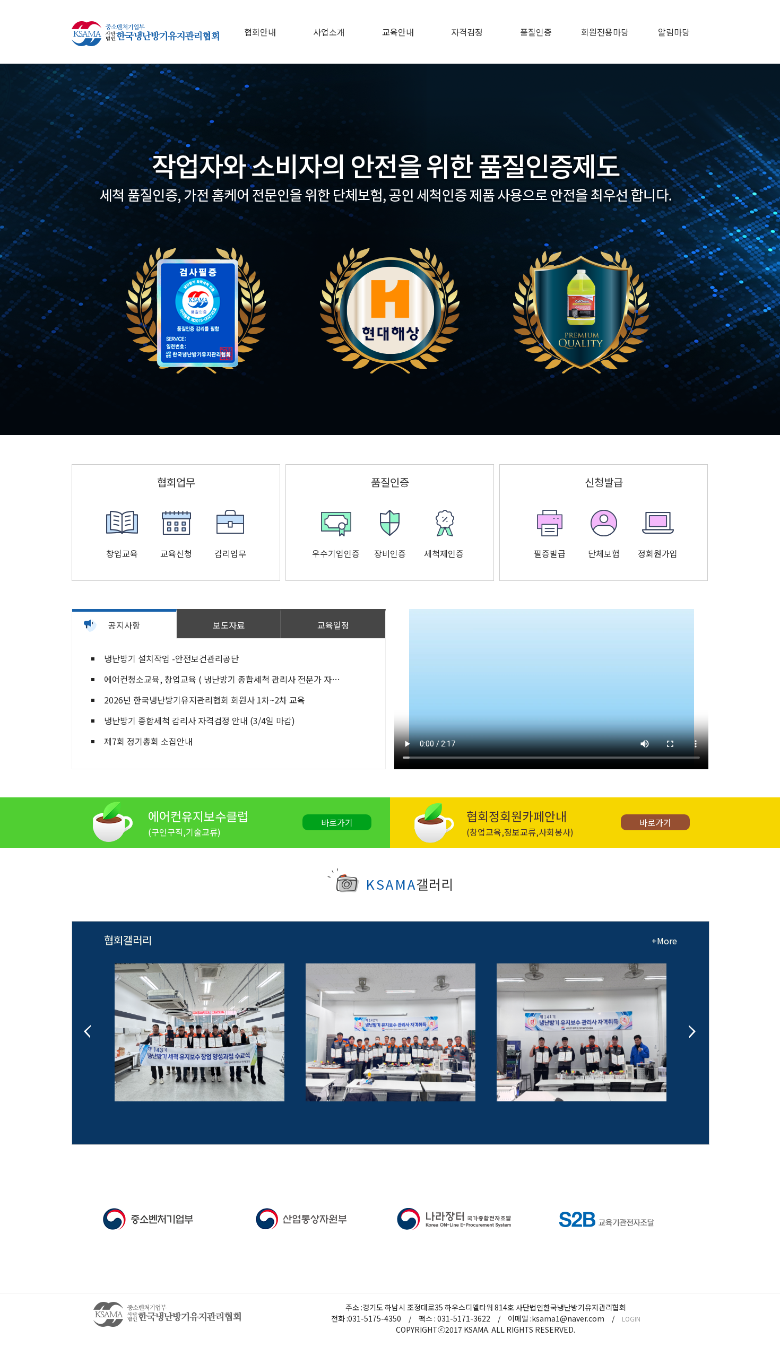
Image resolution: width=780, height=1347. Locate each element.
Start (386, 453)
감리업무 (230, 553)
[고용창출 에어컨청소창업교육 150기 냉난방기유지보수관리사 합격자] (581, 1022)
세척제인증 (444, 553)
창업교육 (122, 553)
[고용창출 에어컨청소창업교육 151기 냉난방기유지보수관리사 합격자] (390, 1022)
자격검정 (467, 31)
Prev (13, 249)
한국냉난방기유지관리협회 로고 (145, 33)
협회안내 (260, 31)
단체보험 (604, 553)
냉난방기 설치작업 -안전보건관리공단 (171, 658)
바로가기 (337, 822)
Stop (394, 453)
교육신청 (176, 553)
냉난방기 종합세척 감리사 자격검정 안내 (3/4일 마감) (199, 720)
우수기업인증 (336, 553)
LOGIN (631, 1318)
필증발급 (550, 553)
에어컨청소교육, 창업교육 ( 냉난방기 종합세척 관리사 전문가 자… (222, 679)
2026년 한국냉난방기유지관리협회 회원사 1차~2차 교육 (204, 699)
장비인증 (390, 553)
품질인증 (536, 31)
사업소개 (329, 31)
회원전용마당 (605, 31)
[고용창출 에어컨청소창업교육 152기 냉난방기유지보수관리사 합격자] (199, 1022)
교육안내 (398, 31)
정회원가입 (658, 553)
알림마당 (674, 31)
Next (766, 249)
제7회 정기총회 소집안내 (148, 741)
